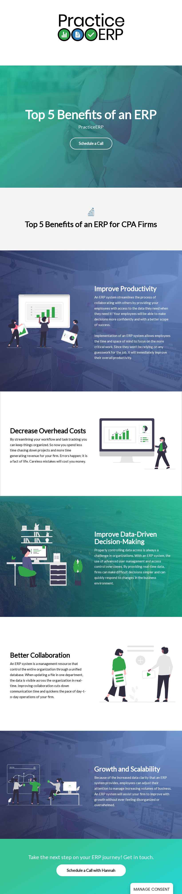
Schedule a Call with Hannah (91, 870)
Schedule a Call (91, 143)
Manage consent (152, 889)
